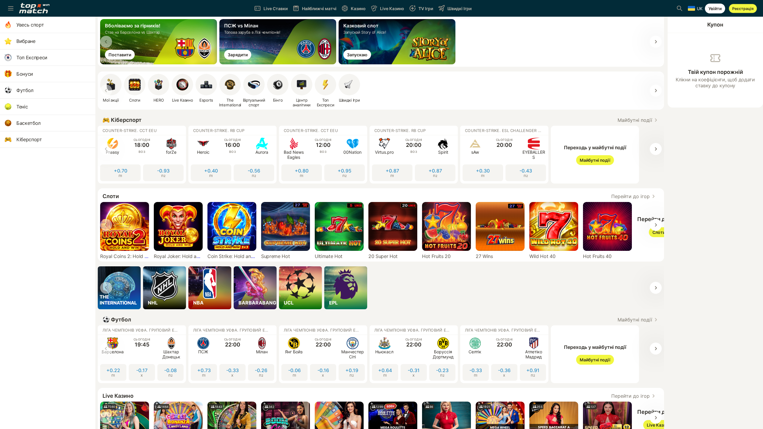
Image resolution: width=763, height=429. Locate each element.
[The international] (119, 287)
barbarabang (257, 303)
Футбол (24, 90)
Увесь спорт (30, 25)
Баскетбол (28, 123)
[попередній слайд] (106, 42)
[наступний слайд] (656, 42)
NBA (198, 303)
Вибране (25, 41)
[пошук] (680, 8)
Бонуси (24, 74)
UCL (289, 303)
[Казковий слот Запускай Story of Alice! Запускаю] (398, 63)
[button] (638, 120)
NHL (153, 303)
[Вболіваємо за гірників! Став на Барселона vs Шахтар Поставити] (159, 63)
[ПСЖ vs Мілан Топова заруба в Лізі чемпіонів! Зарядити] (279, 63)
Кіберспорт (29, 139)
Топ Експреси (31, 57)
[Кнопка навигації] (11, 8)
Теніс (22, 107)
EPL (333, 303)
